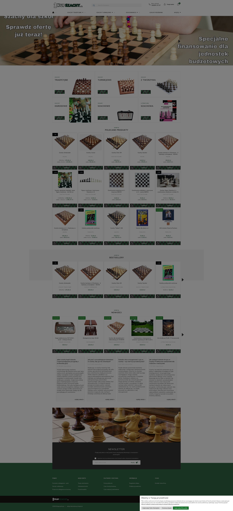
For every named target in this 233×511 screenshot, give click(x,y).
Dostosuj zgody (166, 508)
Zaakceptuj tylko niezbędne (151, 508)
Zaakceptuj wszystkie (180, 508)
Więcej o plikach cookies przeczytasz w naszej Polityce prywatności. (160, 504)
